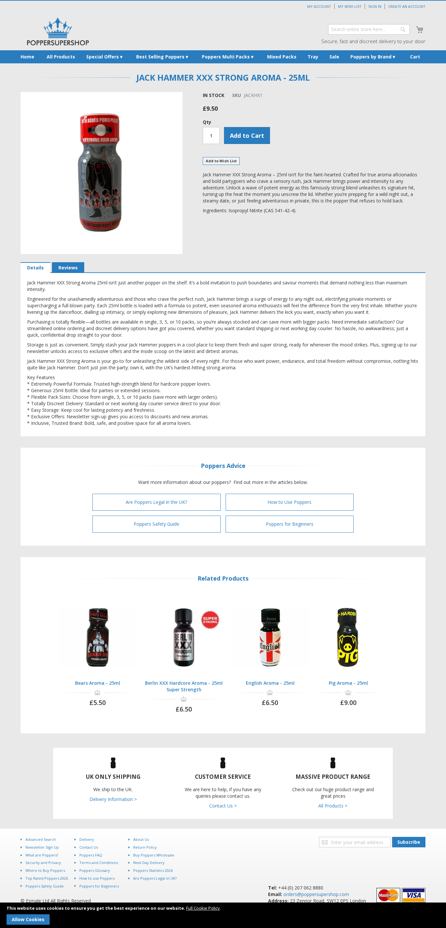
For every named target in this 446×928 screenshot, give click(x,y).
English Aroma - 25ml (270, 683)
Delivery (86, 839)
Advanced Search (40, 839)
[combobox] (369, 29)
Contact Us (88, 847)
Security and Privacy (43, 862)
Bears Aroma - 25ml (97, 683)
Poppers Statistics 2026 (153, 870)
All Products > (332, 806)
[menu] (223, 56)
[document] (223, 915)
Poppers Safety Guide (156, 524)
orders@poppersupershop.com (316, 894)
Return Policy (145, 847)
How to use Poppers (97, 878)
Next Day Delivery (149, 862)
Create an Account (406, 6)
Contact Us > (223, 806)
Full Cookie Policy (203, 908)
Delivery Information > (113, 799)
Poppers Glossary (94, 870)
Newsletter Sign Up (42, 847)
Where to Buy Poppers (45, 870)
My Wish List (349, 6)
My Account (319, 6)
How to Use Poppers (289, 502)
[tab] (35, 267)
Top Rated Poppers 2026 (46, 878)
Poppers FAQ (90, 855)
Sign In (374, 6)
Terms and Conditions (98, 862)
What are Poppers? (41, 855)
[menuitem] (27, 56)
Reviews (68, 267)
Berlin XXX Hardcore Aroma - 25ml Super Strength (184, 686)
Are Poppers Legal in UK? (155, 878)
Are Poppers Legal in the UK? (156, 502)
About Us (141, 839)
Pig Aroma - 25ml (348, 683)
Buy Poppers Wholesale (153, 855)
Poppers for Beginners (289, 524)
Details (35, 267)
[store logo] (58, 31)
